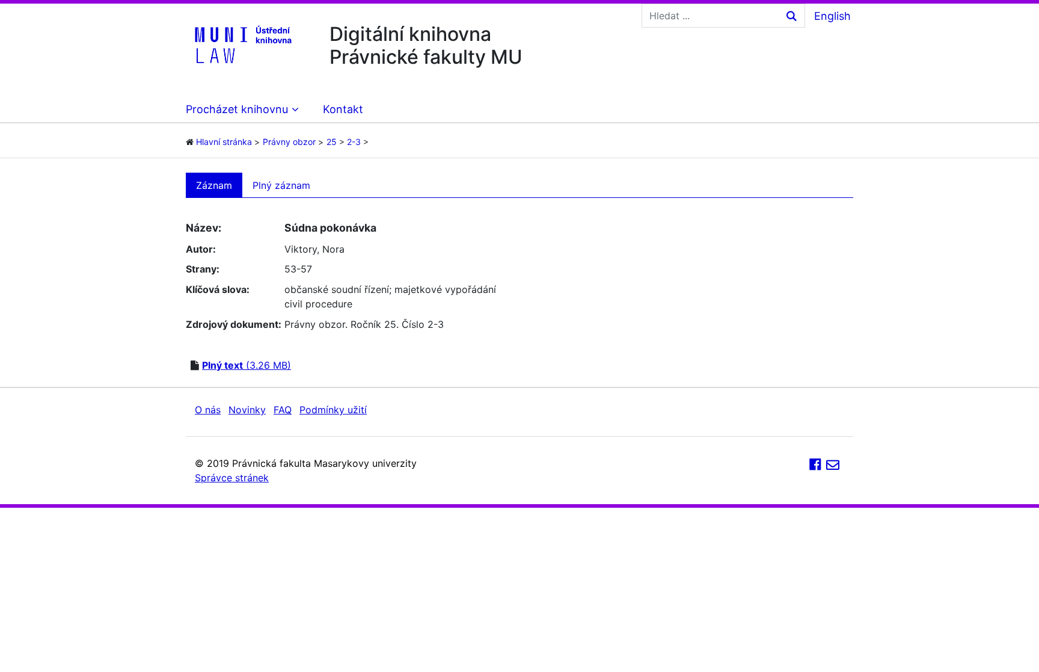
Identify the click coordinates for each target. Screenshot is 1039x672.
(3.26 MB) (246, 365)
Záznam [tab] (214, 185)
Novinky (247, 410)
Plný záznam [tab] (281, 185)
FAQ (283, 410)
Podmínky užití (333, 410)
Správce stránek (232, 478)
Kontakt (343, 109)
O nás (208, 410)
